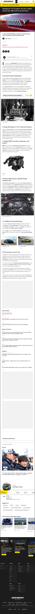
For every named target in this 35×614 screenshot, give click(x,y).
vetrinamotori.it (24, 609)
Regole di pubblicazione (18, 602)
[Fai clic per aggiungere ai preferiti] (6, 51)
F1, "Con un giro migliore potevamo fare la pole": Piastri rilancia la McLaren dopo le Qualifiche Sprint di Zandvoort (17, 346)
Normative (28, 568)
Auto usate (19, 586)
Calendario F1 (10, 566)
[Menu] (2, 1)
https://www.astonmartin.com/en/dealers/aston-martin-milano (13, 499)
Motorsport (11, 563)
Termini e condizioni (11, 602)
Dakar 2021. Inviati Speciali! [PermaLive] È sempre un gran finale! (15, 324)
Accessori (17, 505)
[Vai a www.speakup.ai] (31, 56)
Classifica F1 (10, 568)
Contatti (13, 604)
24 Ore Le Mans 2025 (18, 546)
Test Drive (11, 505)
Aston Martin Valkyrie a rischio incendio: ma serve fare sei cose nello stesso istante (20, 527)
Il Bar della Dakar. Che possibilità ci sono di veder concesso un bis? (15, 319)
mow (19, 609)
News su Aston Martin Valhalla (16, 507)
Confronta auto (10, 589)
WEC (2, 546)
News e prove (3, 563)
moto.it (15, 609)
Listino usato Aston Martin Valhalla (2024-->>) (22, 510)
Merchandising (23, 505)
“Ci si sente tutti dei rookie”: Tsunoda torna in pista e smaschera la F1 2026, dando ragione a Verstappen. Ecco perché (17, 339)
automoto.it (10, 609)
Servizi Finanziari (6, 507)
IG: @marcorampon (15, 38)
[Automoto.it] (8, 1)
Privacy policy (5, 602)
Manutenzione (28, 566)
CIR (9, 574)
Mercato (19, 583)
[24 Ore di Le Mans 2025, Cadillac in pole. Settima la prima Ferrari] (20, 543)
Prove (1, 566)
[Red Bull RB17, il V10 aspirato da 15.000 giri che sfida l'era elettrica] (7, 521)
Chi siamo (9, 604)
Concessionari (19, 589)
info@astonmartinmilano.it (9, 498)
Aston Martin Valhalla (17, 487)
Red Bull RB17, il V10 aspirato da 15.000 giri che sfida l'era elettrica (7, 527)
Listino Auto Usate (11, 586)
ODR (28, 602)
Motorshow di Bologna (20, 571)
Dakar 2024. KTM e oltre (7, 313)
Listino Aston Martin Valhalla (7, 510)
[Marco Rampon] (3, 38)
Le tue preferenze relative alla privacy (14, 612)
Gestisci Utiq (18, 604)
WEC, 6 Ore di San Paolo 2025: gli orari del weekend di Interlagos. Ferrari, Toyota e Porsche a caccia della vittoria (6, 550)
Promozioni (19, 591)
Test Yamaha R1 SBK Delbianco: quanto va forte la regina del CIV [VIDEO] (17, 367)
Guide (28, 563)
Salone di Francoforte (20, 566)
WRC (9, 579)
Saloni (19, 563)
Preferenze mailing (24, 604)
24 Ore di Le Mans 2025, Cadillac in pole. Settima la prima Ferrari (20, 549)
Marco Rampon (8, 38)
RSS (30, 602)
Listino (10, 583)
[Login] (33, 1)
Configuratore (5, 505)
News (28, 531)
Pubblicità (25, 602)
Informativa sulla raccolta (4, 612)
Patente (27, 571)
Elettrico (1, 568)
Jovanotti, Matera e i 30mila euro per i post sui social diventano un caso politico (16, 361)
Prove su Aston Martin (26, 507)
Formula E (10, 571)
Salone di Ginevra (20, 568)
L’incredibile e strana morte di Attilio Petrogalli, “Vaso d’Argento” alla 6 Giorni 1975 (16, 355)
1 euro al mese (27, 95)
